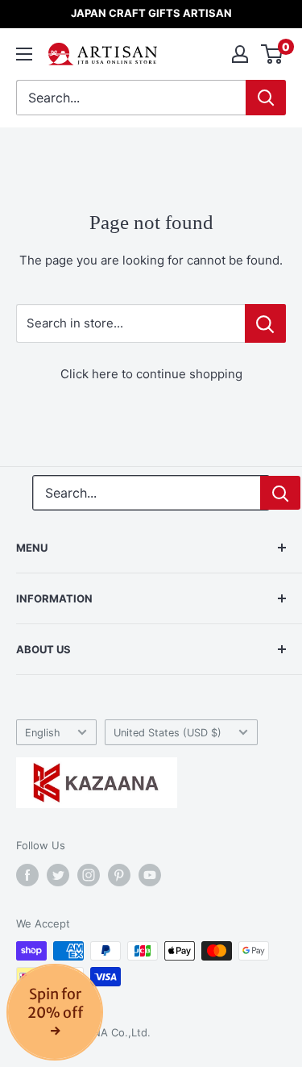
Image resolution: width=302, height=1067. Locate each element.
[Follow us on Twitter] (58, 875)
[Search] (266, 97)
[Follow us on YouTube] (150, 875)
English (42, 733)
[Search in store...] (265, 323)
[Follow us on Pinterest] (119, 875)
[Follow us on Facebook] (27, 875)
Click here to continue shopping (151, 373)
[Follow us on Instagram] (88, 875)
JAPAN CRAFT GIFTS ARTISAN (151, 12)
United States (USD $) (167, 733)
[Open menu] (24, 54)
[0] (273, 54)
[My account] (240, 54)
